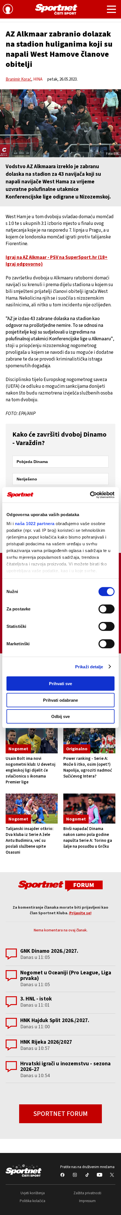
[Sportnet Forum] (60, 886)
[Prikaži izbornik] (111, 10)
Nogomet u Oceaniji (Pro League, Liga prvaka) (65, 975)
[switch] (106, 609)
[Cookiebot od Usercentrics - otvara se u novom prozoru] (90, 494)
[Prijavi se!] (8, 9)
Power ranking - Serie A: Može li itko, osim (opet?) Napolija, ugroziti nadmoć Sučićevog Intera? (87, 767)
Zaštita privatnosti (87, 1193)
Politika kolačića (32, 1200)
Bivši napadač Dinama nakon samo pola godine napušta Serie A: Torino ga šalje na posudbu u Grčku (87, 837)
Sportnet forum (60, 1114)
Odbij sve (60, 716)
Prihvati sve (60, 683)
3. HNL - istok (36, 999)
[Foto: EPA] (60, 123)
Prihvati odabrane (60, 699)
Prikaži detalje (89, 666)
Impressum (87, 1200)
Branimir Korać (18, 79)
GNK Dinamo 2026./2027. (49, 951)
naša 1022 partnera (35, 523)
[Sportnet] (56, 9)
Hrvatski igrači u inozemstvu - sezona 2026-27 (65, 1066)
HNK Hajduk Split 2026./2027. (54, 1020)
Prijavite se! (80, 913)
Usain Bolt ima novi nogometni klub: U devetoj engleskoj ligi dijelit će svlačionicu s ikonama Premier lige (30, 770)
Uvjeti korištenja (33, 1193)
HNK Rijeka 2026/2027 (46, 1042)
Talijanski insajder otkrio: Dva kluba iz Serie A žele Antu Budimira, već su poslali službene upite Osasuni (29, 840)
